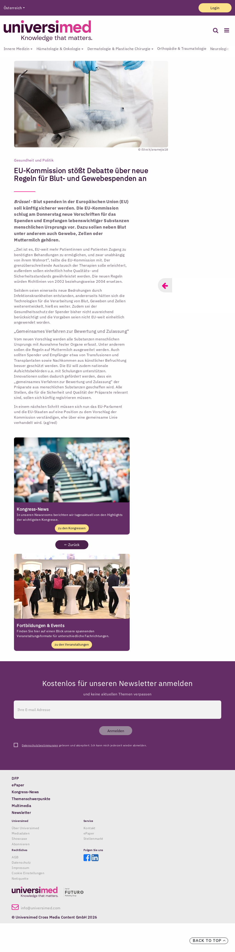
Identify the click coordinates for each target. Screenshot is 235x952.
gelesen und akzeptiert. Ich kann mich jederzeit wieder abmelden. (84, 745)
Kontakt (89, 828)
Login (215, 8)
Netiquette (20, 878)
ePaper (89, 833)
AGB (15, 857)
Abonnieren (21, 844)
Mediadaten (21, 833)
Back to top (208, 940)
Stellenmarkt (93, 839)
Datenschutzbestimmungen (40, 745)
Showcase (19, 839)
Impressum (20, 868)
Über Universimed (25, 828)
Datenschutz (21, 862)
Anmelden (115, 730)
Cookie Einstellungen (28, 873)
